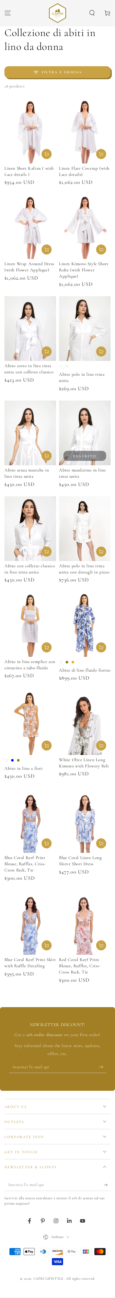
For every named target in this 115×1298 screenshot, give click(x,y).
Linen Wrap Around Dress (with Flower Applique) (29, 267)
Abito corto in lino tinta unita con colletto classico (28, 369)
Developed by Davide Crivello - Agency (57, 1285)
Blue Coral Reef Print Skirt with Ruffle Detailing (30, 962)
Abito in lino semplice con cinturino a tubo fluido (29, 664)
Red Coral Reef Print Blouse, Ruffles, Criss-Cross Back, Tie (80, 966)
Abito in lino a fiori (23, 768)
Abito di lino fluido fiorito (85, 670)
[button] (92, 13)
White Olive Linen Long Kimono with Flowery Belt (84, 763)
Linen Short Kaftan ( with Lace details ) (29, 171)
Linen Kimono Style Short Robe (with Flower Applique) (83, 270)
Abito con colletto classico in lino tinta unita (29, 569)
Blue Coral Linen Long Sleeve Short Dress (80, 860)
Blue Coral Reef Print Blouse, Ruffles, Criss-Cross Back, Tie (25, 864)
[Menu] (7, 13)
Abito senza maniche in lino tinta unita (26, 473)
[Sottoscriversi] (102, 1067)
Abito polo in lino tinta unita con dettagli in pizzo (84, 569)
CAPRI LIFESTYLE (49, 1278)
